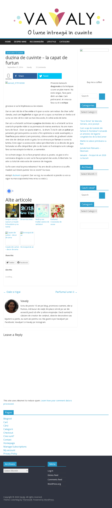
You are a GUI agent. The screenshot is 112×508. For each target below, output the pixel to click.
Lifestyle (51, 41)
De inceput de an (27, 247)
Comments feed (55, 479)
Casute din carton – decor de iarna (12, 248)
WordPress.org (54, 484)
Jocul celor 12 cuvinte (15, 53)
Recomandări (37, 41)
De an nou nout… (27, 219)
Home (8, 41)
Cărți (5, 425)
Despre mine (20, 41)
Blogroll (7, 418)
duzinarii (16, 175)
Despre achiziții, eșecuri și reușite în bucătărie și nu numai (12, 223)
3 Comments (41, 67)
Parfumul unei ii (66, 291)
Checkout (8, 432)
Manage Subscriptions (14, 446)
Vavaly (29, 67)
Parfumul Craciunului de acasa (56, 221)
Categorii (64, 41)
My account (9, 450)
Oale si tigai (11, 291)
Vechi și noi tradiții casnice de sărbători (42, 221)
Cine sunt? (8, 436)
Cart (5, 422)
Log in (50, 470)
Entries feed (53, 475)
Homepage (9, 443)
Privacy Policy (10, 453)
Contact (7, 439)
